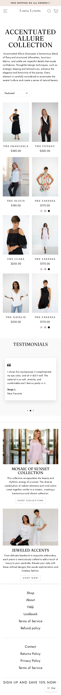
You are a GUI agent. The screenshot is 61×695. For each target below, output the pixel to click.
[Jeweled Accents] (30, 527)
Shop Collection (30, 500)
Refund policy (31, 628)
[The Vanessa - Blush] (45, 211)
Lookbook (30, 614)
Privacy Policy (30, 660)
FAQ (30, 607)
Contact (30, 646)
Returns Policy (30, 653)
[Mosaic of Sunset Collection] (30, 446)
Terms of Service (30, 621)
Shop (30, 593)
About (30, 600)
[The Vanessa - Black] (49, 211)
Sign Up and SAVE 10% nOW (29, 682)
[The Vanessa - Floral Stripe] (41, 211)
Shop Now (30, 578)
